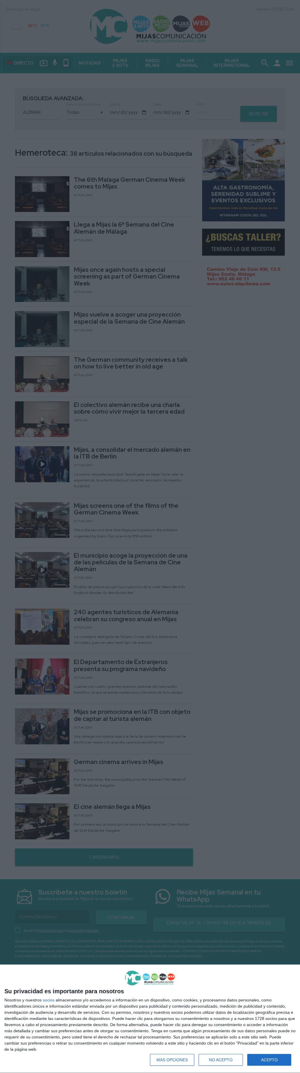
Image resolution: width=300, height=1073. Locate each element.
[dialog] (150, 1019)
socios (48, 1000)
